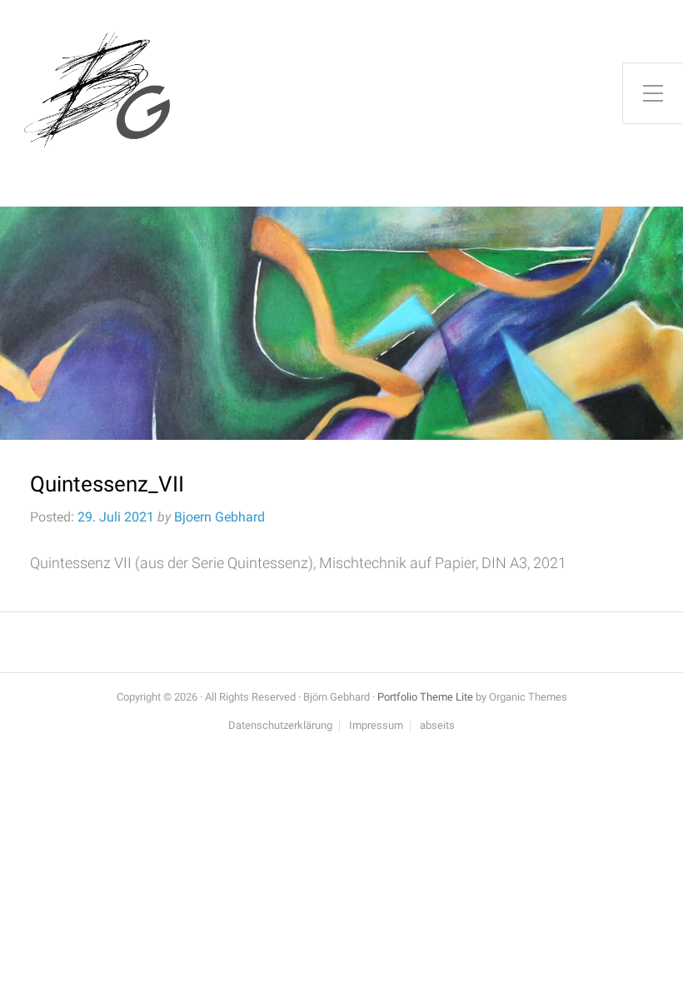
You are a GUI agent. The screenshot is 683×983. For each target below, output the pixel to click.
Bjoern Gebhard (219, 517)
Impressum (376, 726)
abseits (437, 726)
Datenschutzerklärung (280, 726)
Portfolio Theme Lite (425, 697)
